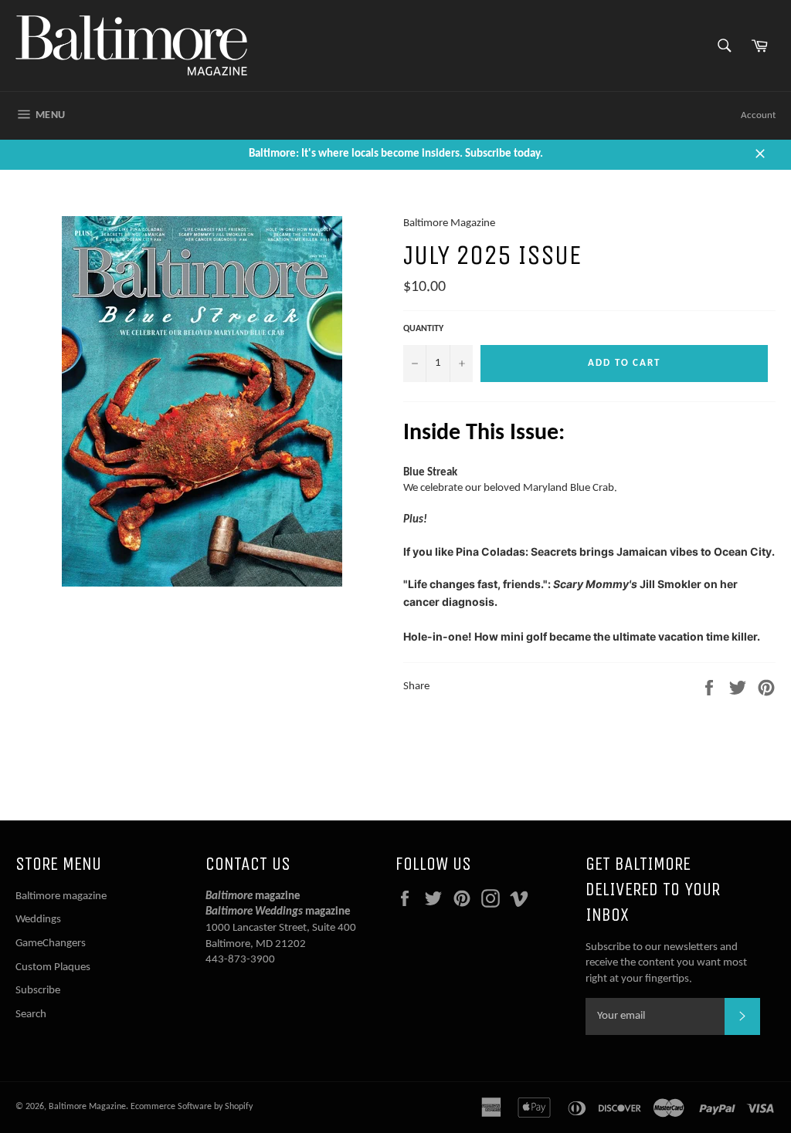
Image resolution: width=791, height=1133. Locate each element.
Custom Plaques (52, 967)
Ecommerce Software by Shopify (192, 1106)
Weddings (38, 919)
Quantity (423, 328)
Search (30, 1014)
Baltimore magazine (61, 896)
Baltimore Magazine (87, 1106)
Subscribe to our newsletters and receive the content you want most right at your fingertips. (666, 963)
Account (758, 115)
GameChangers (50, 943)
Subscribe (37, 990)
